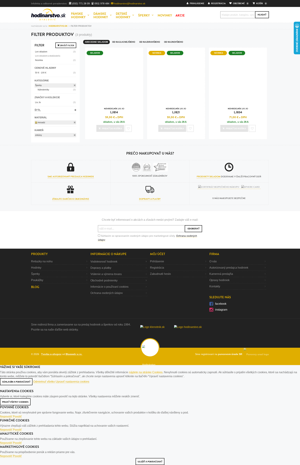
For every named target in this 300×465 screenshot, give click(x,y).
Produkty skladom (208, 176)
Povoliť (17, 416)
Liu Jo (55, 102)
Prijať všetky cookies (15, 402)
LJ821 (176, 111)
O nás (213, 261)
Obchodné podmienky (104, 280)
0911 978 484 (101, 3)
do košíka (112, 128)
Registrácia (157, 267)
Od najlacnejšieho (123, 42)
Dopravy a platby (150, 199)
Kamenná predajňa (221, 273)
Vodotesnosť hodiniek (103, 261)
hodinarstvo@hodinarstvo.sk (129, 3)
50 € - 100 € (55, 72)
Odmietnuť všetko (44, 381)
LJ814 (114, 111)
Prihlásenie (157, 261)
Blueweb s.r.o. (74, 354)
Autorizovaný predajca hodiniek (228, 267)
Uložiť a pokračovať (150, 461)
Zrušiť (67, 45)
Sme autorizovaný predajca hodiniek (71, 176)
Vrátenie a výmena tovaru (106, 274)
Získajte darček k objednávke (70, 199)
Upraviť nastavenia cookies (72, 381)
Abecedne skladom (96, 42)
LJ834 (238, 111)
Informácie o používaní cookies (109, 286)
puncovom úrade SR (231, 354)
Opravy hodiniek (219, 280)
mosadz (41, 122)
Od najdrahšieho (149, 42)
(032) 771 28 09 (80, 3)
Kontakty (214, 286)
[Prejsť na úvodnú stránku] (48, 14)
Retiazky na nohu (42, 261)
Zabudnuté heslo (160, 273)
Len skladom (55, 51)
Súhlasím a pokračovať (16, 382)
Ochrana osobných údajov (106, 292)
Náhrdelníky (57, 89)
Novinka (55, 60)
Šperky (38, 85)
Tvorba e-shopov (51, 354)
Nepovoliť (6, 416)
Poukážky (37, 280)
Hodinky (36, 267)
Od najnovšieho (173, 42)
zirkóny (38, 135)
